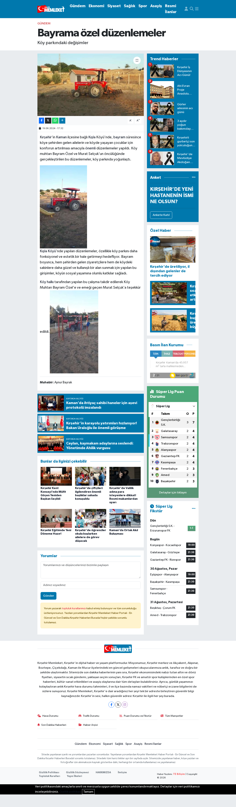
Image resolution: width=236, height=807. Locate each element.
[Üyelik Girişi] (186, 9)
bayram (119, 137)
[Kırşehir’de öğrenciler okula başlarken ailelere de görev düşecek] (90, 518)
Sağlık (129, 6)
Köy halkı (47, 282)
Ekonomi (96, 6)
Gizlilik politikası (70, 791)
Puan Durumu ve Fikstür (138, 715)
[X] (118, 705)
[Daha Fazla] (62, 121)
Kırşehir (46, 137)
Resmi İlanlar (171, 9)
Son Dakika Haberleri (53, 725)
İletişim (122, 772)
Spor (142, 6)
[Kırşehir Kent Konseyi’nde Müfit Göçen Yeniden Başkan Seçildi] (56, 476)
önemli (90, 148)
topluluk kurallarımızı (74, 608)
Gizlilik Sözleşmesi (77, 772)
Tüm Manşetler (174, 715)
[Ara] (192, 9)
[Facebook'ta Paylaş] (41, 121)
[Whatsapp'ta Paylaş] (55, 121)
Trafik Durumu (91, 715)
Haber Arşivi (90, 725)
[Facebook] (111, 705)
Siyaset (114, 6)
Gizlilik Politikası (49, 772)
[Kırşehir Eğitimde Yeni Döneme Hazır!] (56, 518)
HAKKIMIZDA (103, 772)
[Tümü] (193, 177)
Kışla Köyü (48, 251)
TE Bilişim (179, 774)
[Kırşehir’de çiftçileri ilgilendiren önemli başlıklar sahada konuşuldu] (90, 476)
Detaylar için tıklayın (173, 492)
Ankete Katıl (161, 215)
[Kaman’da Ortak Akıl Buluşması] (125, 518)
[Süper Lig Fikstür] (193, 508)
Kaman (61, 137)
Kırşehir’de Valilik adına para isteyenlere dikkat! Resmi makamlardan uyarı (123, 495)
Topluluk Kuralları (49, 776)
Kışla (92, 137)
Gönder (48, 595)
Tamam (88, 791)
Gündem (78, 6)
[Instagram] (125, 705)
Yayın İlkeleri (74, 776)
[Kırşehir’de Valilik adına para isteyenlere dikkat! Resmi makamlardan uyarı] (125, 476)
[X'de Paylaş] (48, 121)
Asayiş (156, 6)
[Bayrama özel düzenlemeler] (90, 85)
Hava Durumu (50, 715)
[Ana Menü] (197, 9)
